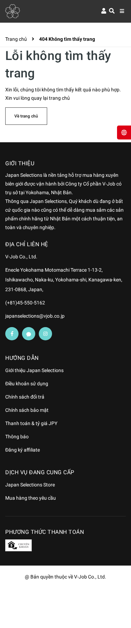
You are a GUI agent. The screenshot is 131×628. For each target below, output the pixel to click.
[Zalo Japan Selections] (28, 333)
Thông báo (17, 436)
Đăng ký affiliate (22, 450)
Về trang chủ (26, 116)
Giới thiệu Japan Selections (34, 370)
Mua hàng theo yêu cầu (30, 498)
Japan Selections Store (30, 484)
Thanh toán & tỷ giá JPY (31, 423)
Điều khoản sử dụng (26, 383)
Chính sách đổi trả (24, 397)
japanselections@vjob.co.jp (35, 316)
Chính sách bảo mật (27, 410)
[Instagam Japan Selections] (45, 333)
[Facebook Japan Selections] (12, 333)
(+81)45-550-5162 (25, 302)
